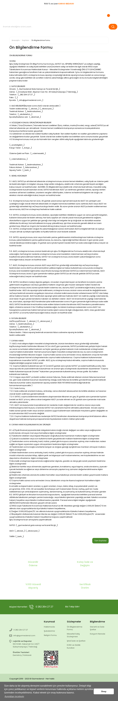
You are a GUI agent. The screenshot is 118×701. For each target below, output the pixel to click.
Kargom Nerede (97, 633)
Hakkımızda (49, 626)
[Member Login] (81, 14)
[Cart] (107, 14)
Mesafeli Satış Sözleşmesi (73, 635)
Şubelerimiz (49, 631)
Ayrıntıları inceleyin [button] (14, 696)
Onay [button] (103, 691)
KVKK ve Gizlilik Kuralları (73, 646)
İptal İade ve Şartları (76, 640)
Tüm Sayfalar (100, 540)
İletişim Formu (50, 635)
